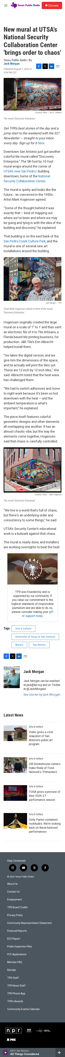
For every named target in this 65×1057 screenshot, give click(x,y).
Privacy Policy (15, 915)
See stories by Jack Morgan (41, 694)
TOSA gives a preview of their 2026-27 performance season (44, 796)
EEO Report (13, 938)
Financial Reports (17, 931)
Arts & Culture (23, 628)
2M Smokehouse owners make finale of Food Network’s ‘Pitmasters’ (44, 768)
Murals (19, 644)
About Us (12, 884)
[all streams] (60, 1052)
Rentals (11, 970)
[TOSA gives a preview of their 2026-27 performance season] (15, 793)
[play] (5, 1052)
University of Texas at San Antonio (35, 636)
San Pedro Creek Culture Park (25, 241)
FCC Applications (16, 954)
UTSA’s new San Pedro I (20, 171)
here (41, 143)
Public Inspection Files (19, 946)
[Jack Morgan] (12, 677)
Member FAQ (14, 962)
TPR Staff (13, 978)
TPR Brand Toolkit (17, 907)
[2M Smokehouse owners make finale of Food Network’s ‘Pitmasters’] (15, 765)
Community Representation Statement (29, 923)
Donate (53, 5)
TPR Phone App (16, 993)
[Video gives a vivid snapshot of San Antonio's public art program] (15, 733)
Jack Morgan (12, 63)
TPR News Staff (16, 985)
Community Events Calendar (23, 1009)
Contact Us (13, 891)
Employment (14, 899)
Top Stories (39, 644)
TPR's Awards (15, 1001)
